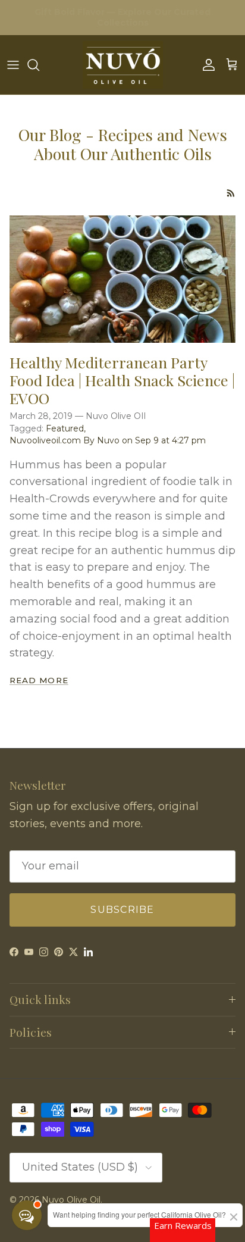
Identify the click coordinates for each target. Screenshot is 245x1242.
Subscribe (122, 909)
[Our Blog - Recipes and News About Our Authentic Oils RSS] (231, 193)
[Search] (39, 65)
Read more (39, 680)
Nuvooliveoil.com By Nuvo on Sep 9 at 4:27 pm (108, 440)
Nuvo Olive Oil (71, 1199)
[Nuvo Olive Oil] (123, 65)
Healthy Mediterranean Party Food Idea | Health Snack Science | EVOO (122, 380)
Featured (65, 428)
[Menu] (13, 65)
